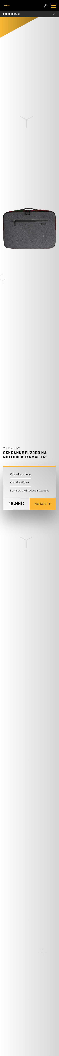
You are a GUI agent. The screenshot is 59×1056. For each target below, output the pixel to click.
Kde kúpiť (41, 504)
